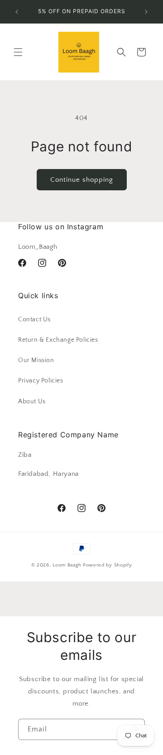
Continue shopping (81, 180)
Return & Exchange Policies (58, 340)
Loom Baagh (67, 565)
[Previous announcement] (17, 12)
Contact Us (34, 319)
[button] (18, 52)
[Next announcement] (146, 12)
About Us (32, 401)
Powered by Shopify (107, 565)
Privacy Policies (40, 380)
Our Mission (36, 360)
